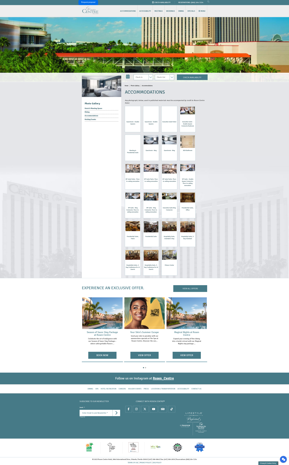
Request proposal (88, 2)
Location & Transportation (163, 389)
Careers (122, 389)
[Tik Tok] (171, 409)
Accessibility (145, 11)
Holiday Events (90, 119)
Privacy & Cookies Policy (268, 463)
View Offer (102, 355)
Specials (191, 11)
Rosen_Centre (163, 378)
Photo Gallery (135, 86)
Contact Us (196, 389)
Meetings (158, 11)
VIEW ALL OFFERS (190, 288)
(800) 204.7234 (197, 2)
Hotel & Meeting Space (93, 108)
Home (126, 86)
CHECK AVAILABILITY (192, 77)
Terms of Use (133, 463)
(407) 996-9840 (154, 459)
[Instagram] (136, 409)
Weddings (170, 11)
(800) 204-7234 (191, 459)
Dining (181, 11)
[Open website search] (208, 2)
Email (82, 407)
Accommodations (128, 11)
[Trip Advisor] (163, 409)
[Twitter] (145, 409)
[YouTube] (153, 409)
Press (146, 389)
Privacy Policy (145, 463)
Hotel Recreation (108, 389)
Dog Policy (157, 463)
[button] (143, 367)
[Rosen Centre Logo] (96, 10)
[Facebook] (128, 409)
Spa (96, 389)
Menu (202, 11)
